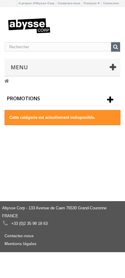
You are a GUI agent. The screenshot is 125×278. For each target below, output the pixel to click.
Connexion (111, 3)
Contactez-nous (69, 3)
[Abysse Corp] (29, 25)
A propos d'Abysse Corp (36, 3)
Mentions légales (20, 244)
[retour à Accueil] (7, 80)
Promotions (23, 98)
